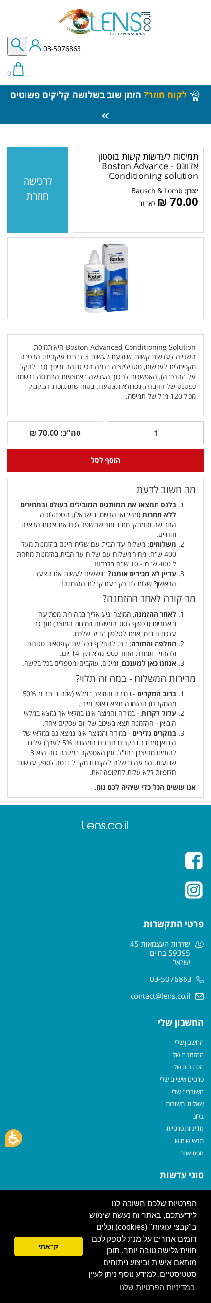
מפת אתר (192, 1153)
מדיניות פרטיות (185, 1128)
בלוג (198, 1116)
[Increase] (118, 433)
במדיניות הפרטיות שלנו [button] (157, 1287)
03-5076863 (61, 49)
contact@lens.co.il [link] (161, 996)
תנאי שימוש (189, 1140)
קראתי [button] (48, 1246)
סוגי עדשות (182, 1175)
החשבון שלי (189, 1042)
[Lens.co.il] (105, 22)
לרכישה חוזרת (38, 189)
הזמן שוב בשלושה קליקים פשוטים (98, 95)
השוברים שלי (188, 1091)
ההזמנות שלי (187, 1054)
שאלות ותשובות (185, 1103)
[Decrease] (193, 433)
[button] (13, 1138)
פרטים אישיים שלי (182, 1079)
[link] (157, 190)
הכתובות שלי (188, 1067)
